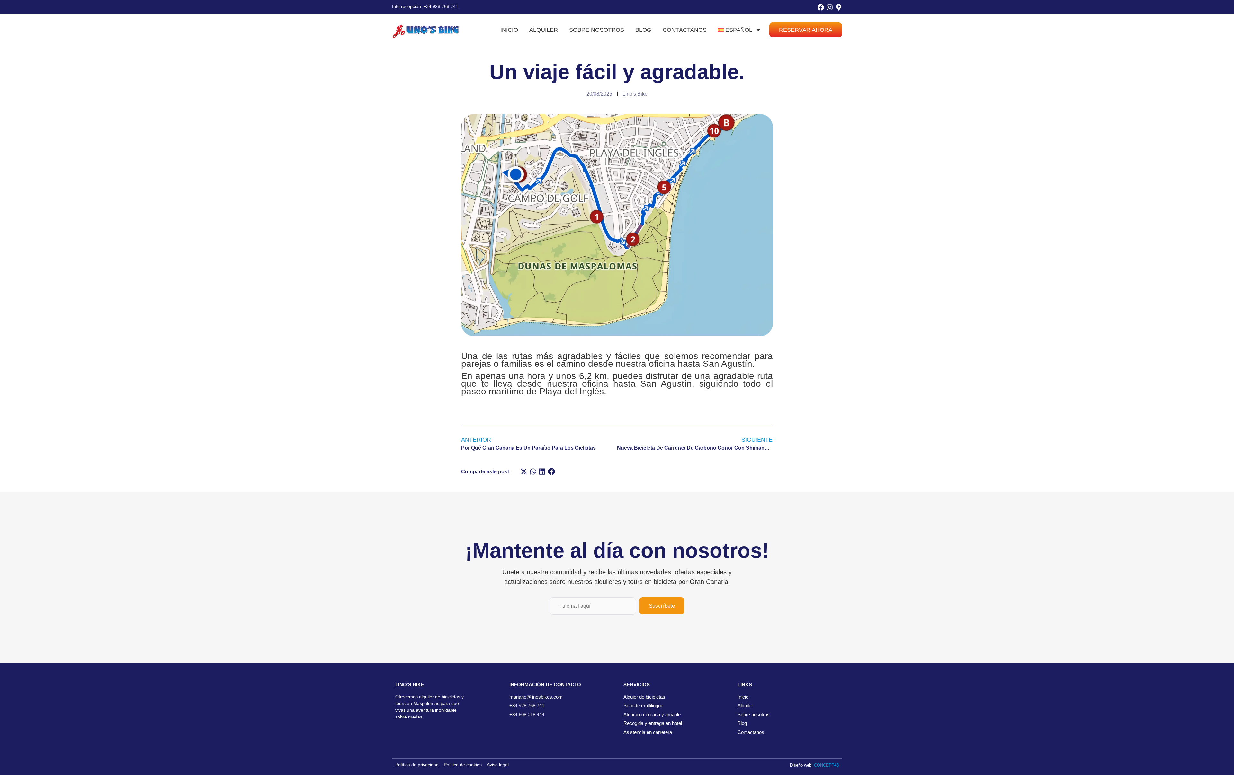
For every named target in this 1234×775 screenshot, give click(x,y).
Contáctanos (685, 30)
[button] (524, 471)
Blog (643, 30)
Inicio (509, 30)
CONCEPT (826, 765)
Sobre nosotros (596, 30)
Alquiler (543, 30)
